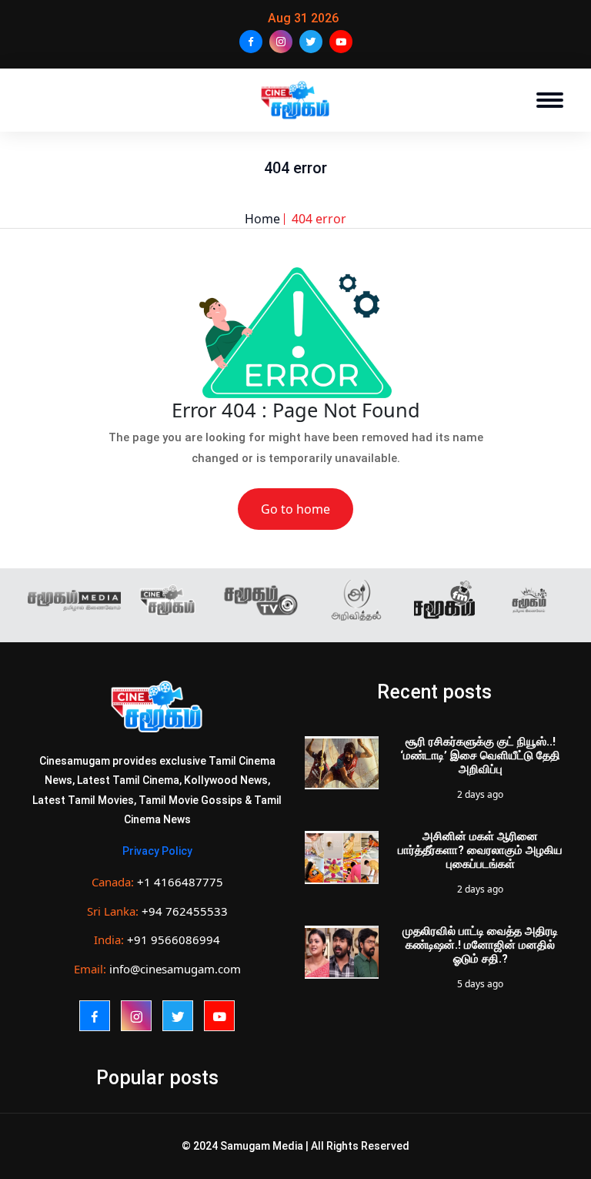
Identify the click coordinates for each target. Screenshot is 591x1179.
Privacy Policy (157, 851)
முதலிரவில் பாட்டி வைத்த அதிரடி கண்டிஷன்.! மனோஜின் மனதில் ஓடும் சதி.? (480, 945)
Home (262, 218)
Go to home (295, 509)
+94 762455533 (185, 911)
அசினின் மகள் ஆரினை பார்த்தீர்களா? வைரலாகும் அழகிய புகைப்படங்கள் (480, 850)
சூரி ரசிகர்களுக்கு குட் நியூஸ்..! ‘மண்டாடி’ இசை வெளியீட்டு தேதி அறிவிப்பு (480, 755)
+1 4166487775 (180, 881)
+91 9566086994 (173, 939)
